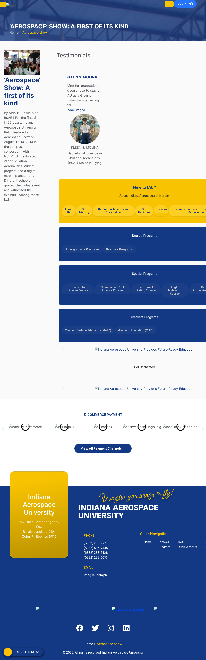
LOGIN (182, 3)
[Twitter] (144, 376)
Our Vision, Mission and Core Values (114, 211)
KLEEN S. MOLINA (82, 77)
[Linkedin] (126, 628)
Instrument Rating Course (146, 289)
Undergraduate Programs (82, 249)
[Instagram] (156, 376)
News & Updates (165, 544)
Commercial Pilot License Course (112, 289)
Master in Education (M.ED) (135, 330)
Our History (84, 211)
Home (14, 32)
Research (162, 209)
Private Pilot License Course (77, 289)
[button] (63, 349)
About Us (69, 211)
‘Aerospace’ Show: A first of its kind (22, 91)
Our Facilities (144, 211)
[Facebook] (132, 376)
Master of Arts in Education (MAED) (88, 330)
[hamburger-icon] (169, 4)
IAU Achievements (187, 544)
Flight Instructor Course (175, 290)
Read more (85, 109)
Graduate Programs (119, 249)
